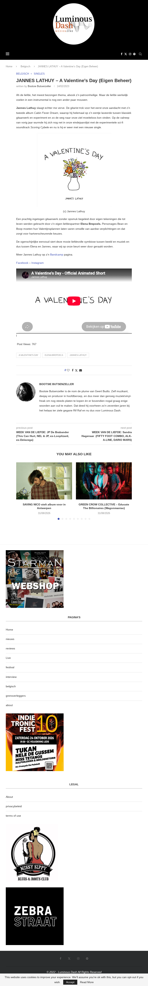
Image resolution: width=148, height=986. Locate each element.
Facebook (22, 262)
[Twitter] (125, 54)
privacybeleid (14, 806)
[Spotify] (134, 54)
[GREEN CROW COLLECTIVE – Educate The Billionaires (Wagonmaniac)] (104, 480)
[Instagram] (130, 54)
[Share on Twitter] (76, 370)
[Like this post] (68, 370)
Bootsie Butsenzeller (39, 86)
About (9, 796)
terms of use (13, 815)
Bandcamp (57, 254)
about (9, 705)
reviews (10, 648)
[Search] (140, 54)
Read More (87, 982)
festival (10, 667)
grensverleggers (16, 695)
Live (8, 657)
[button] (21, 491)
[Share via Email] (80, 370)
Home (9, 66)
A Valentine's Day (28, 355)
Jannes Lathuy (78, 355)
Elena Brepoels (54, 355)
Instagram (37, 262)
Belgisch (25, 66)
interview (11, 676)
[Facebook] (121, 54)
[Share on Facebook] (72, 370)
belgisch (11, 686)
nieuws (10, 639)
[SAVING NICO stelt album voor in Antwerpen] (44, 480)
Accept (70, 982)
